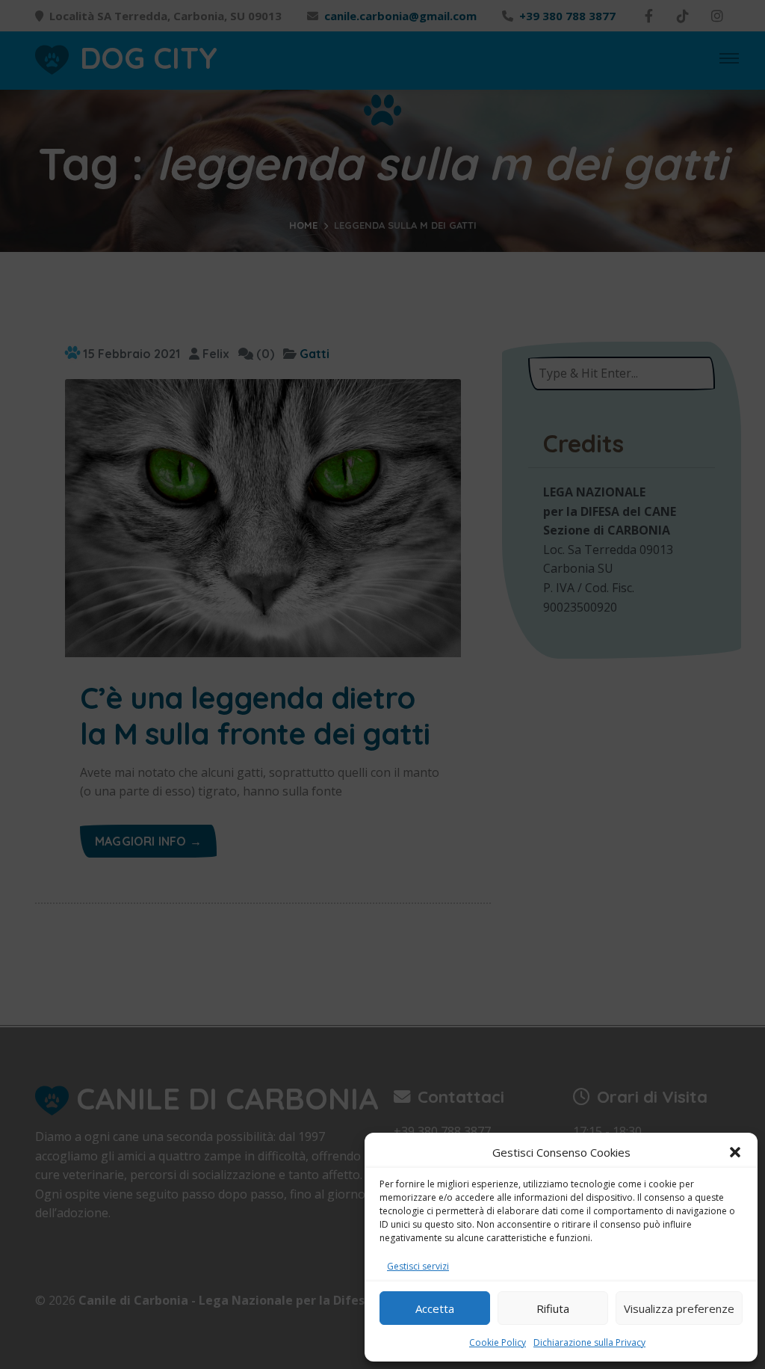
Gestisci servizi (418, 1266)
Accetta (434, 1308)
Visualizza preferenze (679, 1308)
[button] (735, 1152)
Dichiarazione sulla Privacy (589, 1342)
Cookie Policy (497, 1342)
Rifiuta (552, 1308)
